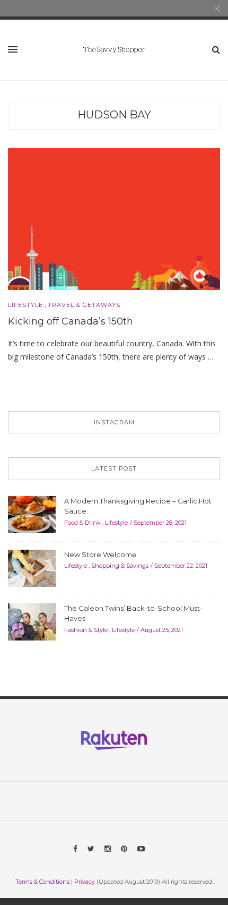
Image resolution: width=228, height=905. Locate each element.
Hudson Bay (114, 114)
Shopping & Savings (119, 565)
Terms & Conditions (42, 881)
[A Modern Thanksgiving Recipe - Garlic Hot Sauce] (32, 513)
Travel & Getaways (84, 305)
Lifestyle (25, 305)
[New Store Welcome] (32, 567)
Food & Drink (82, 522)
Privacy (84, 881)
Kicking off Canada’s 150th (70, 321)
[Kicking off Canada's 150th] (114, 218)
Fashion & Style (86, 630)
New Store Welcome (100, 554)
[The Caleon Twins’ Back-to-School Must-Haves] (32, 621)
